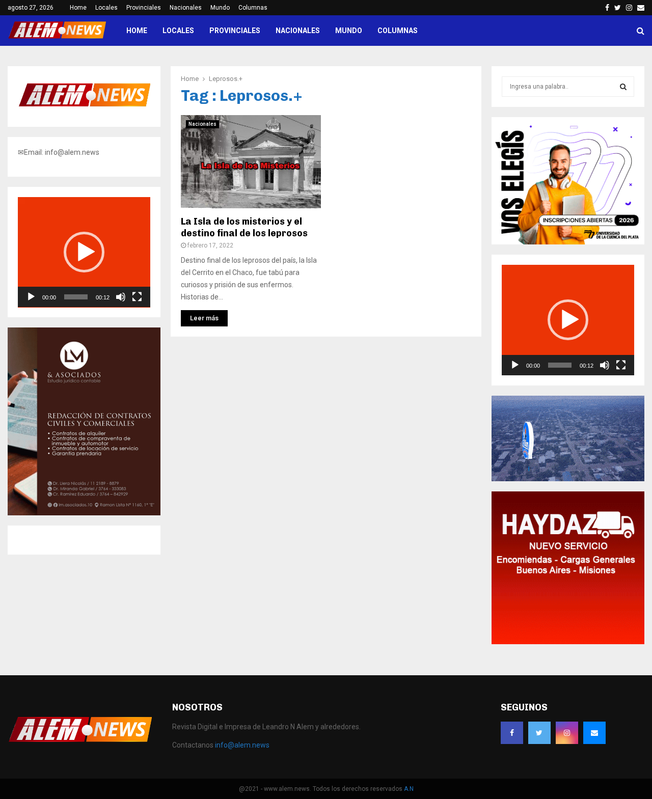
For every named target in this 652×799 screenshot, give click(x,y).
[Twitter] (539, 733)
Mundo (220, 7)
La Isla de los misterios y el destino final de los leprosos (244, 227)
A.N (409, 788)
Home (78, 7)
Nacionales (186, 7)
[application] (84, 252)
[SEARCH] (623, 86)
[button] (84, 252)
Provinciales (143, 7)
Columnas (252, 7)
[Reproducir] (31, 297)
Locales (106, 7)
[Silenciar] (121, 297)
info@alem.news (242, 745)
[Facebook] (512, 733)
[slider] (76, 296)
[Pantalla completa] (137, 297)
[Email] (594, 733)
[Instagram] (567, 733)
